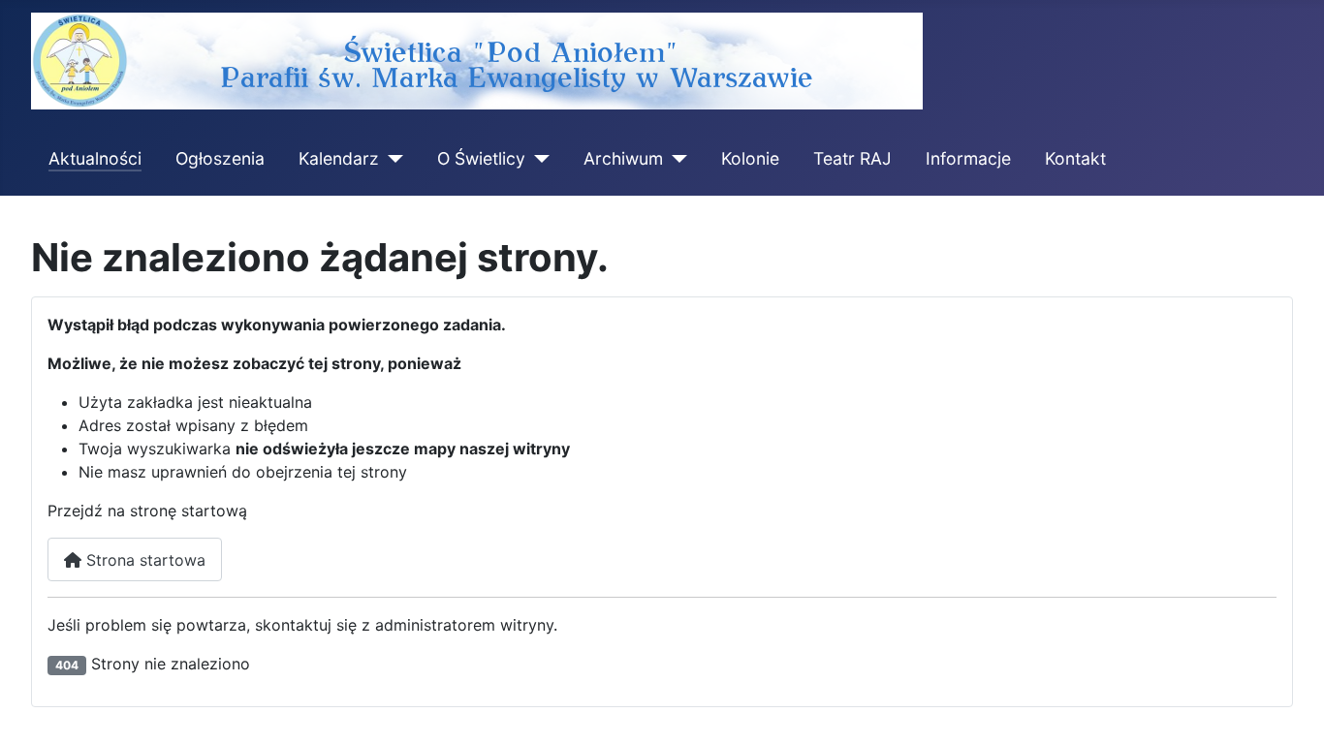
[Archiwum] (675, 158)
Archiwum (623, 158)
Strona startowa (143, 560)
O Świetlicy (481, 158)
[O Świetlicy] (537, 158)
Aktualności (95, 158)
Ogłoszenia (220, 158)
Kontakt (1075, 158)
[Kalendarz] (391, 158)
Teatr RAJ (852, 158)
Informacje (968, 158)
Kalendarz (339, 158)
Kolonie (750, 158)
